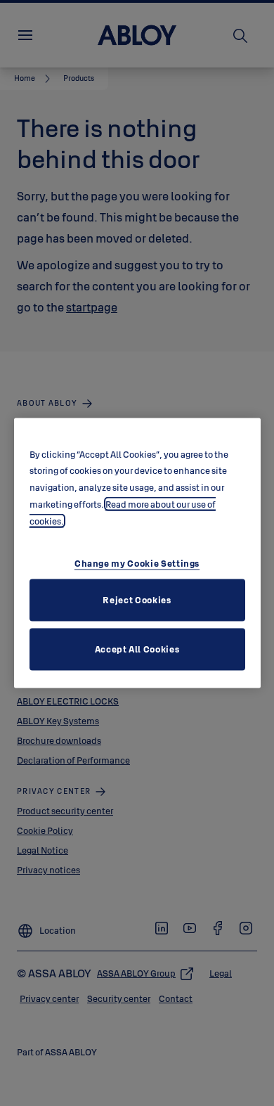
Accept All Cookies (137, 649)
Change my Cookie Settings (137, 563)
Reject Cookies (137, 599)
